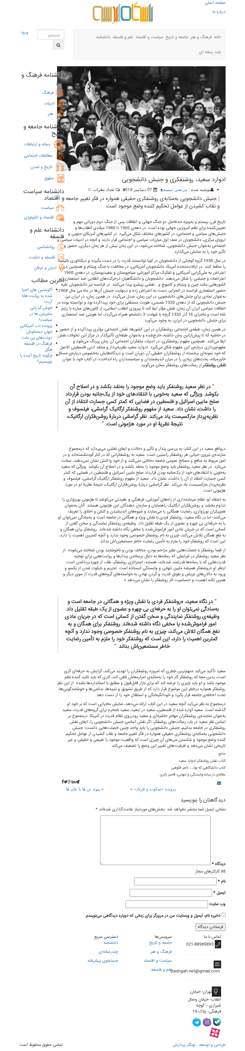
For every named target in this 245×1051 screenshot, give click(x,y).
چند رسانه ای (210, 52)
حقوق (50, 178)
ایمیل (219, 893)
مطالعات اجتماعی (40, 155)
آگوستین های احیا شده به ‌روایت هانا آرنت (37, 296)
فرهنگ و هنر (201, 37)
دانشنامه (103, 37)
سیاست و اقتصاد (149, 37)
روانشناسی (47, 247)
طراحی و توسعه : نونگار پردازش (199, 1045)
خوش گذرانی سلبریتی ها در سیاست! (41, 314)
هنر (52, 114)
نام (222, 881)
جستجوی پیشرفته (103, 960)
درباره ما (219, 12)
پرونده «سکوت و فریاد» (155, 789)
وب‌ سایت (217, 904)
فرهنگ (49, 92)
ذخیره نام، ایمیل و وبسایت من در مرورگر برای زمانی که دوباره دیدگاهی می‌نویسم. (152, 916)
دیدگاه (219, 864)
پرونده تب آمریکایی (36, 326)
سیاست (47, 208)
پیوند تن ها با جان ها (83, 789)
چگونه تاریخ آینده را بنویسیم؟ (36, 358)
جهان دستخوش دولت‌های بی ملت (37, 334)
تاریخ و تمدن (43, 167)
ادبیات (50, 103)
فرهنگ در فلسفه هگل (38, 346)
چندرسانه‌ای (108, 951)
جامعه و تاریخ (177, 37)
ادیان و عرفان (46, 268)
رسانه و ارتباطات (39, 144)
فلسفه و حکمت (43, 257)
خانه (217, 37)
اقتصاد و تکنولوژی (39, 217)
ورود (24, 32)
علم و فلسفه (123, 37)
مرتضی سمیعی (173, 189)
